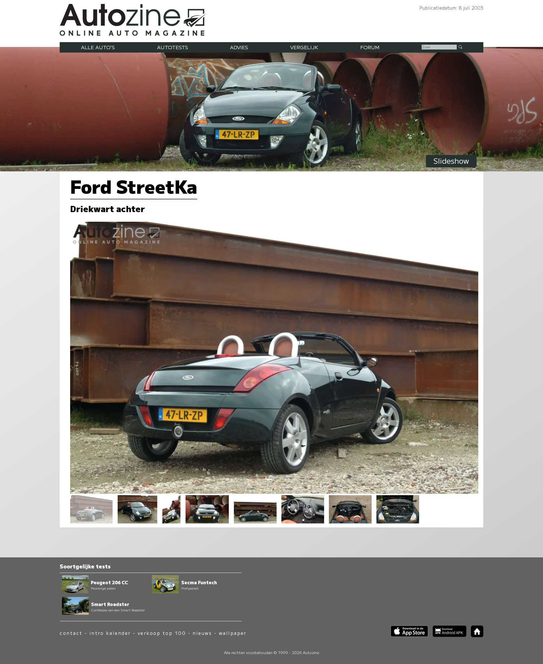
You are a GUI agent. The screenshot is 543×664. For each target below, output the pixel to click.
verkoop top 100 (162, 633)
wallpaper (233, 633)
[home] (474, 635)
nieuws (202, 633)
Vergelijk (304, 47)
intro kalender (110, 633)
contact (71, 633)
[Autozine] (271, 18)
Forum (370, 47)
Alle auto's (98, 47)
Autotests (172, 47)
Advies (239, 47)
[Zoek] (460, 47)
